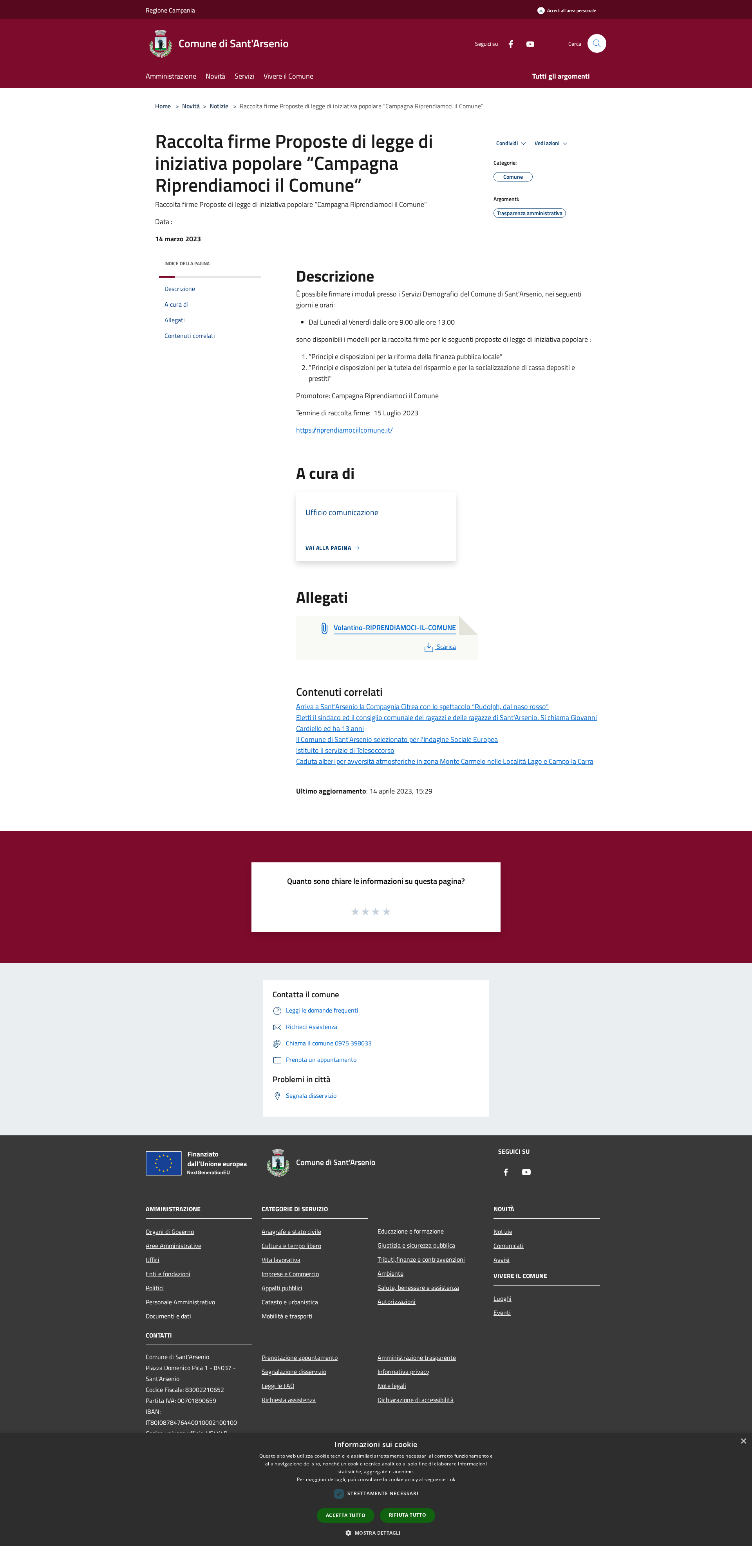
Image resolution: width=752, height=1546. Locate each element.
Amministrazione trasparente (417, 1357)
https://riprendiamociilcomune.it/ (344, 430)
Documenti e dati (168, 1316)
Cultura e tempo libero (291, 1245)
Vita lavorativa (281, 1259)
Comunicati (509, 1245)
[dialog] (376, 1489)
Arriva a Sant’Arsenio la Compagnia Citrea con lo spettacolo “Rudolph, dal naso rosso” (422, 706)
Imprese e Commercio (290, 1273)
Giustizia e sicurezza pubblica (416, 1245)
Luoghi (503, 1298)
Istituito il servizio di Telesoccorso (345, 750)
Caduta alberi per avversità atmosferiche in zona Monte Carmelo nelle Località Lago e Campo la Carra (444, 761)
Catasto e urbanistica (290, 1302)
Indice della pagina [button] (187, 263)
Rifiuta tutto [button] (407, 1515)
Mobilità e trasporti (287, 1316)
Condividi (507, 143)
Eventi (502, 1312)
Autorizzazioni (397, 1301)
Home (163, 106)
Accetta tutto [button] (345, 1515)
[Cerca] (597, 43)
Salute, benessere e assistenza (418, 1287)
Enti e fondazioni (168, 1273)
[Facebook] (507, 43)
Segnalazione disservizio (294, 1371)
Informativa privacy (403, 1371)
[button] (375, 1533)
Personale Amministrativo (180, 1302)
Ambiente (390, 1273)
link (451, 1479)
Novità (191, 106)
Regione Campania (170, 10)
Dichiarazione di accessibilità (416, 1399)
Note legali (392, 1385)
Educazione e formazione (411, 1231)
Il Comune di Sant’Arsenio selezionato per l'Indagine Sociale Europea (397, 739)
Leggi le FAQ (278, 1385)
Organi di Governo (170, 1231)
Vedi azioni (547, 143)
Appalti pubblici (282, 1288)
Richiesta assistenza (289, 1399)
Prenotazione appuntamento (300, 1357)
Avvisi (502, 1259)
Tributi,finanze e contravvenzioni (421, 1259)
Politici (155, 1288)
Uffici (152, 1259)
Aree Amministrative (173, 1245)
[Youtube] (527, 43)
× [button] (743, 1441)
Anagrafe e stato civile (291, 1231)
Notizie (219, 106)
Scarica (446, 646)
